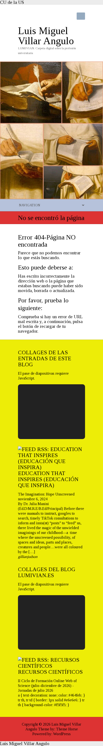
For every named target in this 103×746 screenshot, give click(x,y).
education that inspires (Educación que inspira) (48, 479)
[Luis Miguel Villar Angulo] (51, 63)
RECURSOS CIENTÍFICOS (50, 672)
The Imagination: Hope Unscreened (46, 494)
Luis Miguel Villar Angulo (46, 36)
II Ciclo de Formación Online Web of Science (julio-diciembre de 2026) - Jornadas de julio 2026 (47, 685)
